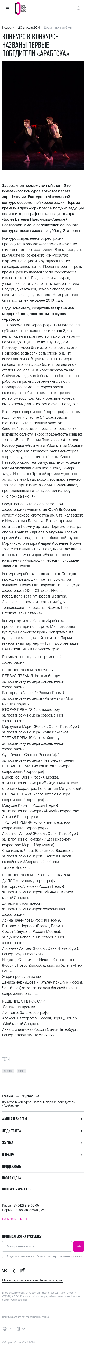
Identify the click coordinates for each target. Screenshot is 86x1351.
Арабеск (8, 1071)
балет (21, 1071)
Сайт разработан (11, 1342)
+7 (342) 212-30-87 (25, 1205)
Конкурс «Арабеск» (17, 1189)
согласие (23, 1256)
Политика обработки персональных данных (25, 1317)
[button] (7, 8)
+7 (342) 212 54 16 (12, 1296)
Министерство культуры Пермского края (32, 1280)
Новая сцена (11, 1178)
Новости (8, 27)
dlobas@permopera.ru (14, 1299)
